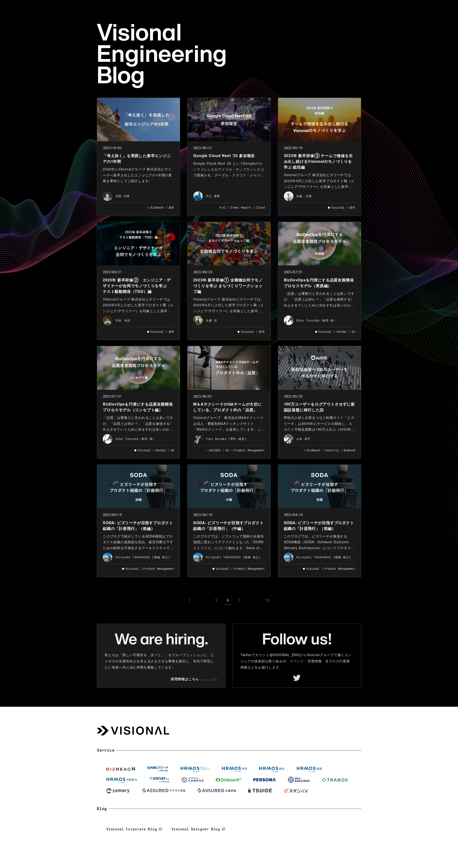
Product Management (249, 450)
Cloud (260, 207)
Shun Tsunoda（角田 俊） (316, 320)
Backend (349, 450)
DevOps (342, 331)
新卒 (171, 207)
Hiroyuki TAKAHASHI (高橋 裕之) (142, 557)
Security (332, 450)
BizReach (157, 207)
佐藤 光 (211, 320)
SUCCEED (214, 450)
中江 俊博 (213, 196)
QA (353, 331)
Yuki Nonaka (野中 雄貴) (226, 439)
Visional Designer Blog (196, 829)
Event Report (241, 207)
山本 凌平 (303, 439)
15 (267, 600)
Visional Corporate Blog (131, 829)
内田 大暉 (122, 196)
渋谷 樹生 (123, 320)
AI (224, 207)
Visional (337, 207)
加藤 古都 (304, 196)
